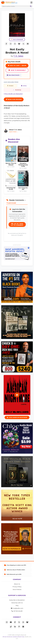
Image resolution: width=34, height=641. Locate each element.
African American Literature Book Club (13, 636)
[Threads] (23, 622)
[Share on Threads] (15, 43)
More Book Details (14, 75)
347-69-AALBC (18, 611)
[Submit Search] (30, 6)
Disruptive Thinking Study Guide (23, 165)
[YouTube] (10, 622)
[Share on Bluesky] (19, 43)
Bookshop (18, 89)
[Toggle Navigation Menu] (31, 2)
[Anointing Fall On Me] (10, 178)
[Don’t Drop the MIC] (23, 178)
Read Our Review (14, 99)
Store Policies (17, 589)
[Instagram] (6, 622)
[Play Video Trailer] (17, 394)
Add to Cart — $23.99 (17, 65)
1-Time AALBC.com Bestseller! (13, 94)
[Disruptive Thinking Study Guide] (23, 154)
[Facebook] (15, 622)
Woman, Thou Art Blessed (11, 164)
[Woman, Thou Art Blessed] (10, 154)
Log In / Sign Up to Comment (17, 224)
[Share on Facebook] (6, 43)
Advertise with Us (17, 603)
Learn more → (13, 131)
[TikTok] (10, 626)
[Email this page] (27, 43)
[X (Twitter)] (19, 622)
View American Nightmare (18, 417)
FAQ (17, 605)
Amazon (11, 85)
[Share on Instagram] (10, 43)
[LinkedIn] (15, 626)
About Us (17, 584)
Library (25, 85)
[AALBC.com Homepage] (9, 2)
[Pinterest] (19, 626)
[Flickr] (23, 626)
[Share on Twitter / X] (23, 43)
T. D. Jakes (18, 56)
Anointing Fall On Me (10, 188)
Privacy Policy (17, 586)
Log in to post (12, 202)
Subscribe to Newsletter (17, 600)
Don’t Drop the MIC (23, 188)
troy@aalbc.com (17, 608)
